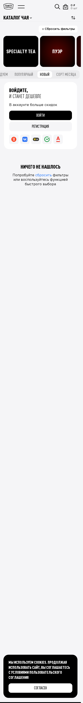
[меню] (21, 7)
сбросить (43, 175)
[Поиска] (57, 6)
